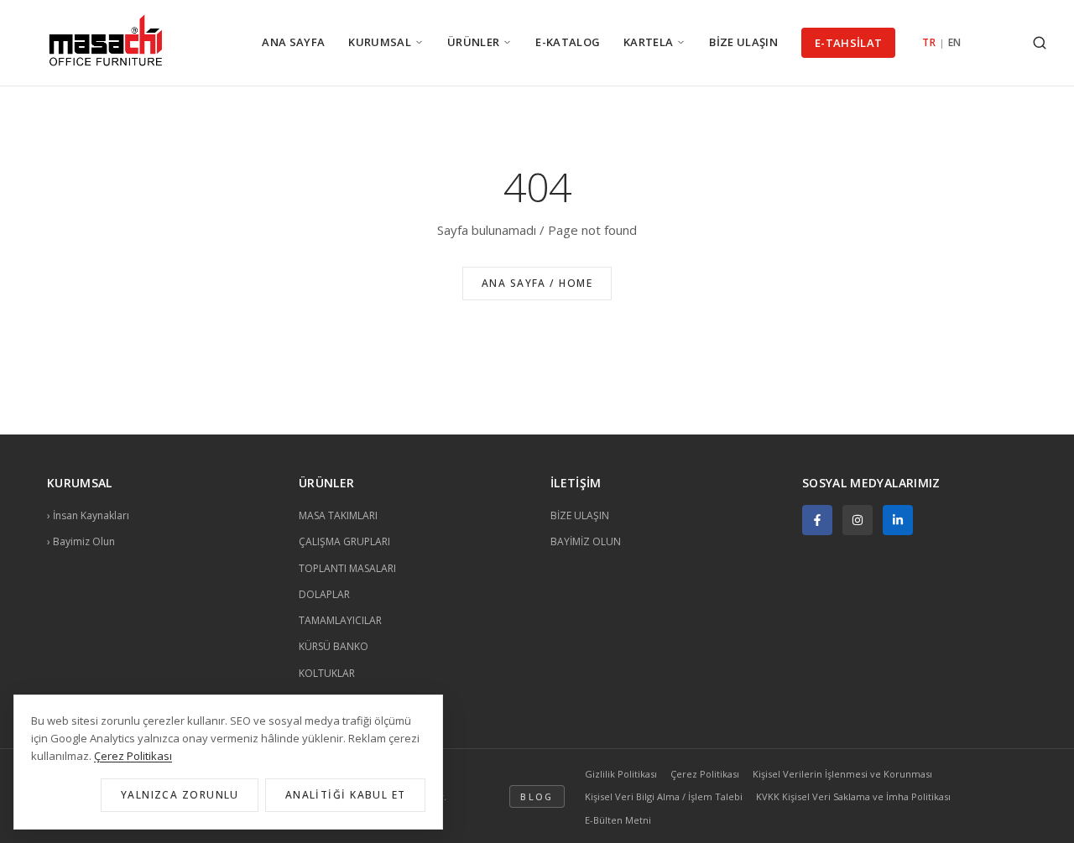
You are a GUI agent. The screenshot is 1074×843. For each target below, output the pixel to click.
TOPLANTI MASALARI (347, 568)
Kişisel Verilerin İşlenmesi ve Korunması (842, 774)
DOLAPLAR (324, 594)
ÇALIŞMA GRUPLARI (344, 541)
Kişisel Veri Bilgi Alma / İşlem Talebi (664, 796)
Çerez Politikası (704, 774)
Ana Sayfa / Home (537, 283)
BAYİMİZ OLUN (585, 541)
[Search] (1039, 42)
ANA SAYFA (293, 42)
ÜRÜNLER (473, 42)
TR (929, 42)
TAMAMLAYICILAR (340, 620)
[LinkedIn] (898, 520)
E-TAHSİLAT (848, 42)
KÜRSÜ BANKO (333, 646)
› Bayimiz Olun (81, 541)
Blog (537, 796)
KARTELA (648, 42)
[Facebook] (817, 520)
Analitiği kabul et (345, 795)
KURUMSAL (379, 42)
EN (955, 42)
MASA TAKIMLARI (338, 515)
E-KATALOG (567, 42)
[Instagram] (857, 520)
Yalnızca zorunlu (180, 795)
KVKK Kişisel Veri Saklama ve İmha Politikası (853, 796)
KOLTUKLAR (327, 673)
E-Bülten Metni (618, 820)
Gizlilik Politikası (621, 774)
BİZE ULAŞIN (743, 42)
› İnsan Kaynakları (88, 515)
